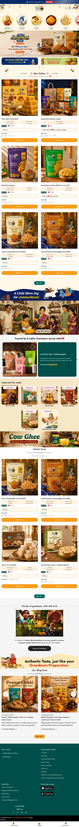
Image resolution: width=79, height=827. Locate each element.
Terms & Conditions (7, 787)
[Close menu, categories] (32, 2)
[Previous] (5, 694)
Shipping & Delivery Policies (10, 790)
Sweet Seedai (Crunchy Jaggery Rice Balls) (55, 252)
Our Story (44, 753)
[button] (2, 126)
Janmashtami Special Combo (51, 119)
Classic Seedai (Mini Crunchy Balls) (14, 252)
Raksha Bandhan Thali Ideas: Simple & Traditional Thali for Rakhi (16, 718)
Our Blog (44, 756)
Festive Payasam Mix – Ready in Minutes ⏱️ (56, 565)
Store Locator (45, 762)
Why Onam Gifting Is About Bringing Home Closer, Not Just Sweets (57, 718)
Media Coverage (46, 765)
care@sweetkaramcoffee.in (10, 753)
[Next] (73, 694)
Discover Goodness (39, 648)
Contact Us (44, 768)
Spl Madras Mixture (8, 185)
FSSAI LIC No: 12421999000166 (51, 775)
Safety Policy (5, 794)
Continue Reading (9, 729)
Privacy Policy (6, 797)
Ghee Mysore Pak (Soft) (10, 119)
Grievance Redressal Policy (10, 800)
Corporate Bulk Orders (48, 759)
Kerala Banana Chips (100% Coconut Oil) (55, 185)
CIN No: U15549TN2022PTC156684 (52, 778)
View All (38, 283)
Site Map (43, 772)
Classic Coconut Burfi (9, 565)
